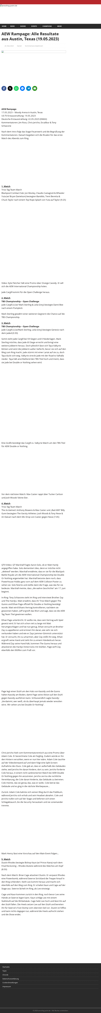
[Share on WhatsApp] (16, 88)
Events (34, 26)
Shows (23, 26)
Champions (47, 26)
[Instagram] (99, 2)
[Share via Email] (34, 88)
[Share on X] (10, 88)
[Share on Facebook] (3, 88)
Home (4, 26)
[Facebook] (89, 2)
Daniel (19, 46)
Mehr (59, 26)
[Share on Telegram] (28, 88)
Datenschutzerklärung (10, 979)
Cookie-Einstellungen (10, 982)
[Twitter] (94, 2)
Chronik (5, 975)
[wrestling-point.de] (8, 5)
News (12, 26)
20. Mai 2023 (9, 46)
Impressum (6, 986)
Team (4, 971)
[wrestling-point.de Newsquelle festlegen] (33, 105)
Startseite (5, 967)
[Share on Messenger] (22, 88)
